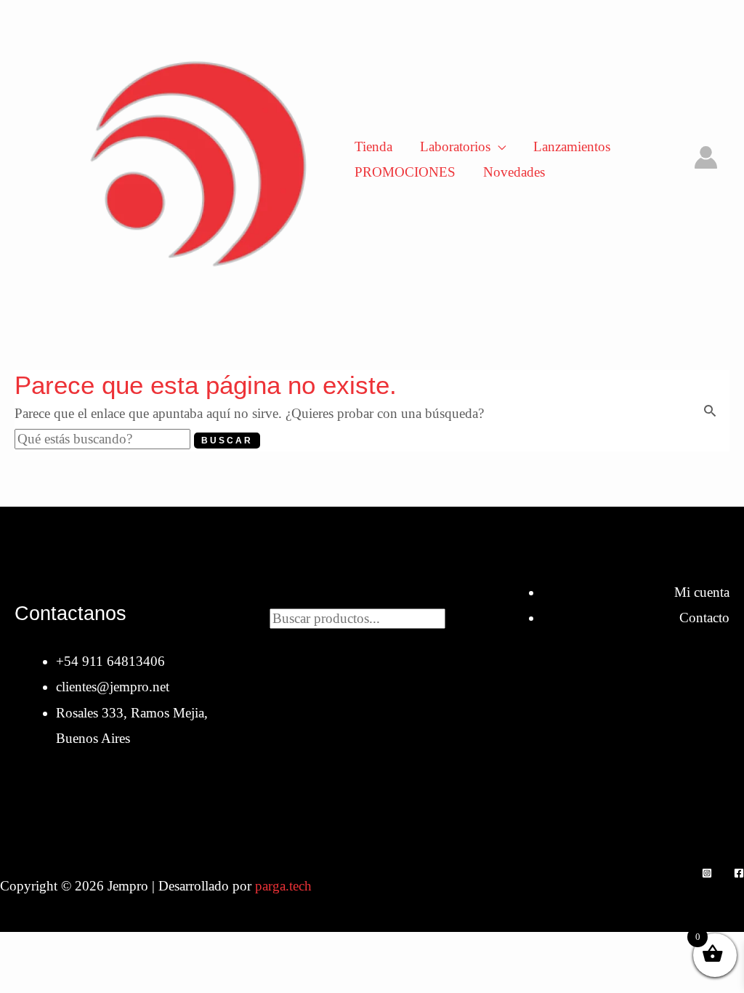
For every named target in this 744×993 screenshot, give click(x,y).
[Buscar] (459, 616)
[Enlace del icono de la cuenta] (706, 157)
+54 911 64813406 (110, 661)
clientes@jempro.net (112, 686)
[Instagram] (707, 873)
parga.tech (283, 885)
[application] (498, 146)
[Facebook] (739, 873)
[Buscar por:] (104, 438)
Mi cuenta (701, 592)
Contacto (704, 617)
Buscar (372, 592)
